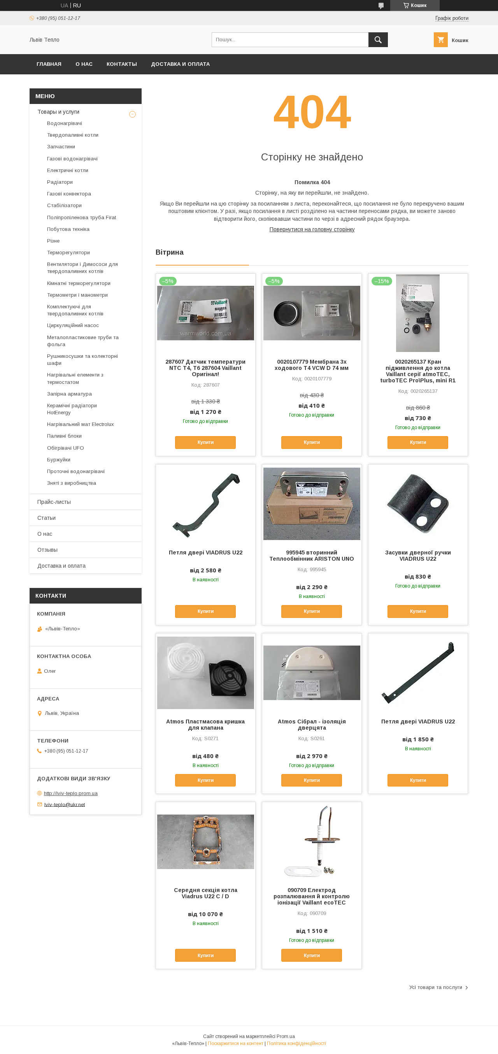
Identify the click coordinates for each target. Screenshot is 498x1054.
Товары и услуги (58, 112)
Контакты (122, 64)
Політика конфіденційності (296, 1043)
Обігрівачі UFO (65, 448)
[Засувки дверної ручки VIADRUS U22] (418, 503)
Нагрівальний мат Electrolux (80, 424)
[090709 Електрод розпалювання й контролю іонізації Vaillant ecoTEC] (311, 841)
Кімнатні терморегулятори (78, 283)
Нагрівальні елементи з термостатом (75, 378)
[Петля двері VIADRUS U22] (205, 503)
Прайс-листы (54, 502)
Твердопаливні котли (72, 135)
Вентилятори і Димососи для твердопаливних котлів (82, 267)
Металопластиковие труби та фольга (83, 340)
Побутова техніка (68, 229)
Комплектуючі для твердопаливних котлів (75, 310)
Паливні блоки (64, 436)
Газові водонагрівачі (72, 159)
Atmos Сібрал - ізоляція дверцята (312, 724)
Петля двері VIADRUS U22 (205, 552)
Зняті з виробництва (71, 483)
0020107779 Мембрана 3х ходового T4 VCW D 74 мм (312, 365)
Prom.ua (286, 1036)
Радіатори (60, 182)
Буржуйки (58, 460)
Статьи (46, 518)
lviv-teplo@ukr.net (64, 804)
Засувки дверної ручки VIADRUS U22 (418, 555)
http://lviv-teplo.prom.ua (71, 793)
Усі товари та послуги (435, 987)
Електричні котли (67, 170)
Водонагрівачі (64, 123)
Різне (53, 241)
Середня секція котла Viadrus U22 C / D (205, 893)
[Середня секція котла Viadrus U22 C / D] (205, 841)
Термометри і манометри (77, 295)
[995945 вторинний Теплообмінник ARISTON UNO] (311, 503)
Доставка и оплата (180, 64)
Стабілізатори (64, 205)
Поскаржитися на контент (235, 1043)
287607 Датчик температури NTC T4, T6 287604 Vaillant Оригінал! (205, 368)
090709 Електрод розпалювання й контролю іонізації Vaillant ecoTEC (312, 896)
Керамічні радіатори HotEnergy (72, 409)
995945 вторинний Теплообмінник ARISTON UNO (311, 555)
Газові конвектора (69, 194)
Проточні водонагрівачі (76, 471)
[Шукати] (378, 39)
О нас (84, 64)
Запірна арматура (69, 394)
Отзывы (47, 550)
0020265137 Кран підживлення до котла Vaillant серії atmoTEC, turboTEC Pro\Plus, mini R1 (418, 371)
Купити (206, 442)
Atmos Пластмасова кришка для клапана (205, 724)
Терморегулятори (68, 252)
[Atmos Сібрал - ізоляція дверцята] (311, 672)
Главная (49, 64)
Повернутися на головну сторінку (312, 229)
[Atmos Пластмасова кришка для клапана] (205, 672)
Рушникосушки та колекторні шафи (82, 359)
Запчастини (61, 147)
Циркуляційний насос (73, 325)
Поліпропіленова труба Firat (81, 217)
